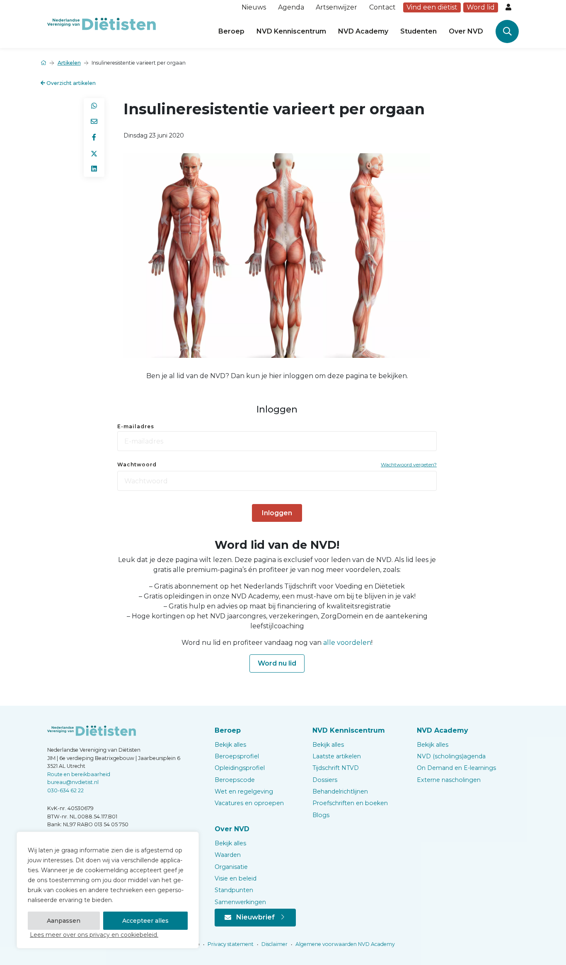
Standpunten (234, 890)
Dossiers (324, 780)
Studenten (418, 31)
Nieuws (254, 7)
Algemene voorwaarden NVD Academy (344, 944)
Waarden (228, 855)
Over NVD (466, 31)
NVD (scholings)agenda (451, 756)
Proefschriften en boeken (350, 803)
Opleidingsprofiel (240, 768)
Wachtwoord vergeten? (409, 464)
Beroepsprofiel (237, 756)
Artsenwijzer (336, 7)
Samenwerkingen (240, 902)
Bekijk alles (230, 744)
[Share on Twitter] (94, 153)
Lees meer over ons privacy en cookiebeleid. (94, 934)
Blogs (320, 815)
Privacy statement (230, 944)
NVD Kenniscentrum (291, 31)
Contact (382, 7)
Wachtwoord (137, 464)
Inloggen (277, 513)
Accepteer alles (145, 920)
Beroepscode (235, 780)
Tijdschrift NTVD (335, 768)
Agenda (291, 7)
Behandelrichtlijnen (340, 791)
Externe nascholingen (449, 780)
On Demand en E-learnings (456, 768)
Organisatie (231, 867)
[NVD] (101, 23)
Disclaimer (274, 944)
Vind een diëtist (431, 7)
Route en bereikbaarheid (78, 774)
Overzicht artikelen (70, 83)
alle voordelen (347, 643)
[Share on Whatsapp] (94, 106)
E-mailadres (135, 426)
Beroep (231, 31)
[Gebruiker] (509, 7)
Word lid (481, 7)
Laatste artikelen (336, 756)
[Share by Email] (94, 122)
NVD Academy (363, 31)
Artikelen (69, 63)
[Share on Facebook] (94, 137)
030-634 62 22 (65, 790)
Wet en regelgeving (244, 791)
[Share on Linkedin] (94, 169)
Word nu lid (277, 663)
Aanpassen (63, 920)
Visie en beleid (235, 878)
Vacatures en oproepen (249, 803)
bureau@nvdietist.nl (73, 782)
